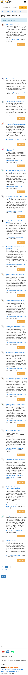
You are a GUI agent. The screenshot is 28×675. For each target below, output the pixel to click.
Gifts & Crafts (10, 12)
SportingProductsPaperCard (13, 516)
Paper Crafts (18, 12)
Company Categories (20, 660)
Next (6, 569)
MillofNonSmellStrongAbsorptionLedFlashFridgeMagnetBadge (15, 487)
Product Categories (7, 660)
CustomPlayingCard (11, 540)
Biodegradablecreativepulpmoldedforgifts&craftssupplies (15, 405)
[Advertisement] (14, 62)
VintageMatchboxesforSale (13, 25)
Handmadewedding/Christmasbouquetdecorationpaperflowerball (15, 171)
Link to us (3, 669)
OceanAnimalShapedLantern (13, 79)
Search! (23, 7)
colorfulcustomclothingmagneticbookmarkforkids (14, 431)
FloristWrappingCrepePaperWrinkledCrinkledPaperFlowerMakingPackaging (16, 123)
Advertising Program (14, 671)
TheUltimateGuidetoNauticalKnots (15, 101)
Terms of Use (4, 671)
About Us (9, 669)
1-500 (3, 576)
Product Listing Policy (17, 669)
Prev (3, 567)
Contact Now (21, 45)
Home (3, 12)
